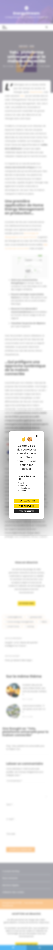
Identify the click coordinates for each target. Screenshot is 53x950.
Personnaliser (26, 511)
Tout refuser (26, 506)
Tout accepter (26, 500)
